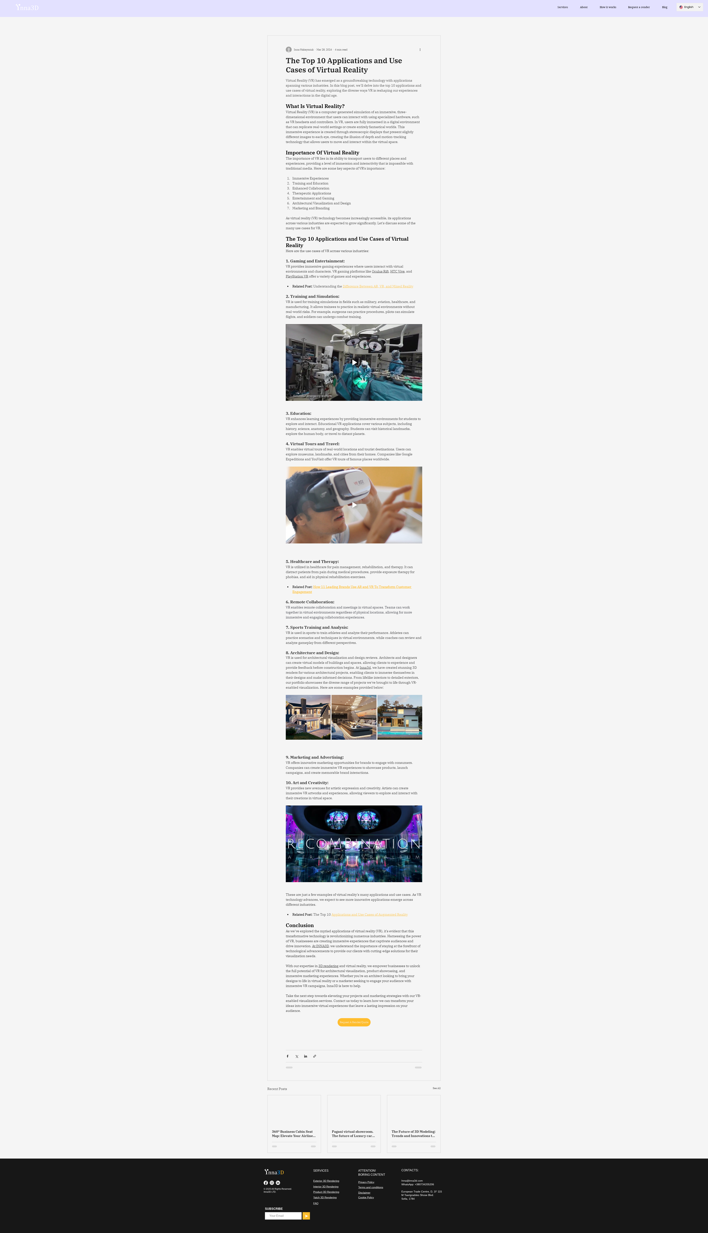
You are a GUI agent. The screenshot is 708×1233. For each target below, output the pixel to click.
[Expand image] (308, 717)
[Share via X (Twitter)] (296, 1056)
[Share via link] (314, 1056)
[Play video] (354, 362)
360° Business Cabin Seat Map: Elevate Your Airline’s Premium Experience (293, 1133)
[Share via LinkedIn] (305, 1056)
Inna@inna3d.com (412, 1180)
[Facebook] (266, 1183)
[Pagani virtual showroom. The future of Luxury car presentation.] (354, 1110)
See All (437, 1088)
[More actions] (420, 49)
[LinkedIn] (278, 1183)
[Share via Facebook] (287, 1056)
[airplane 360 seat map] (294, 1110)
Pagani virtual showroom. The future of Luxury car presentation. (352, 1133)
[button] (562, 7)
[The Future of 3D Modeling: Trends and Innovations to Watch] (413, 1110)
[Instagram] (272, 1183)
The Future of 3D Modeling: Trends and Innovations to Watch (413, 1133)
